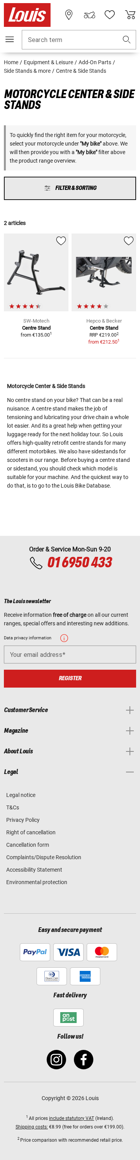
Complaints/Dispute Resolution (43, 857)
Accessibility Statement (34, 870)
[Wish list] (110, 15)
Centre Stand (36, 328)
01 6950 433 (79, 563)
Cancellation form (27, 845)
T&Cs (12, 807)
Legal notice (20, 795)
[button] (126, 40)
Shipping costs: (32, 1127)
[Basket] (130, 15)
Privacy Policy (23, 820)
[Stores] (69, 15)
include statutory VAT (71, 1118)
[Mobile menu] (10, 39)
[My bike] (89, 15)
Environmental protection (36, 882)
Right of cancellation (31, 832)
